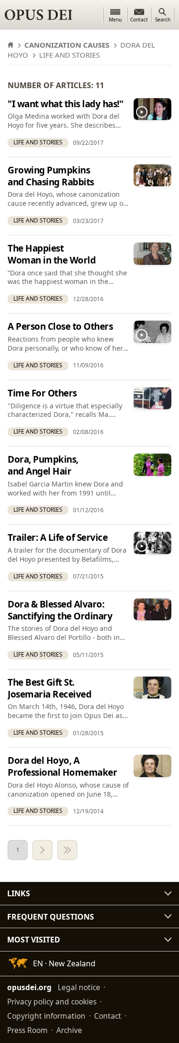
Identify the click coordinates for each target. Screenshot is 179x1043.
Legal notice (79, 987)
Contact (107, 1016)
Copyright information (46, 1016)
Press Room (27, 1030)
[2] (42, 850)
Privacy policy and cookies (51, 1001)
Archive (69, 1030)
